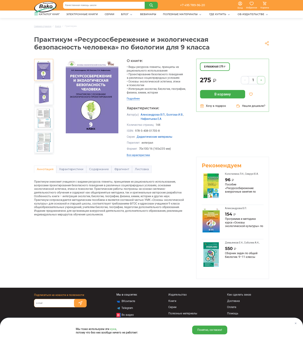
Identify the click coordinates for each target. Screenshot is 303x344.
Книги (172, 301)
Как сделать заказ (239, 294)
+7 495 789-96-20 (192, 5)
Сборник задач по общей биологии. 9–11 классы (241, 255)
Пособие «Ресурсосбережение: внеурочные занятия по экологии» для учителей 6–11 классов (243, 188)
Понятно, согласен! (209, 330)
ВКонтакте (128, 301)
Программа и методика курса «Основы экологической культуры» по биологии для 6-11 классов (244, 222)
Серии (172, 307)
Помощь (232, 313)
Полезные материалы (182, 313)
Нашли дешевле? (253, 106)
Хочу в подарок (216, 106)
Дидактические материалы (154, 136)
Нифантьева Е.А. (151, 119)
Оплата (231, 307)
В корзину (222, 94)
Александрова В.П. (153, 114)
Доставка (233, 301)
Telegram (127, 308)
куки (113, 329)
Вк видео (128, 314)
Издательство (177, 294)
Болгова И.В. (174, 114)
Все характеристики (138, 155)
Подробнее (133, 98)
